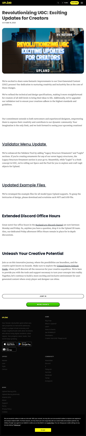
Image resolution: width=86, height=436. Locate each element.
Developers (49, 335)
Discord (47, 363)
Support (5, 403)
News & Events (50, 329)
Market (4, 360)
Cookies (4, 412)
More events (43, 304)
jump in (43, 296)
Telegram (48, 369)
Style (3, 366)
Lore (3, 363)
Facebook (48, 375)
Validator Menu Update (24, 144)
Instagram (48, 381)
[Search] (58, 2)
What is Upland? (51, 324)
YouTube (48, 372)
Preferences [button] (17, 425)
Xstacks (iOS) (6, 397)
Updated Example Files (24, 185)
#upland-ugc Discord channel (49, 225)
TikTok (47, 378)
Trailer (66, 3)
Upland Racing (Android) (10, 394)
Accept (43, 430)
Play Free (48, 321)
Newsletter (49, 360)
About (4, 400)
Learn (47, 327)
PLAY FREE (74, 3)
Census (4, 369)
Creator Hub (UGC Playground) (55, 338)
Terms (4, 406)
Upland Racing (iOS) (9, 391)
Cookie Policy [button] (50, 423)
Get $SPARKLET (50, 332)
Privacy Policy (6, 409)
